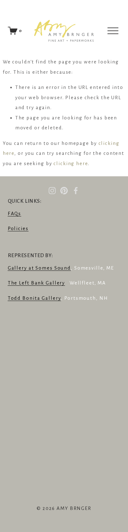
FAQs (14, 213)
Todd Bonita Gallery (34, 298)
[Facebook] (76, 190)
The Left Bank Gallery (36, 282)
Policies (18, 228)
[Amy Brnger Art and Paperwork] (64, 190)
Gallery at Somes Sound (39, 268)
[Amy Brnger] (52, 190)
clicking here (70, 163)
